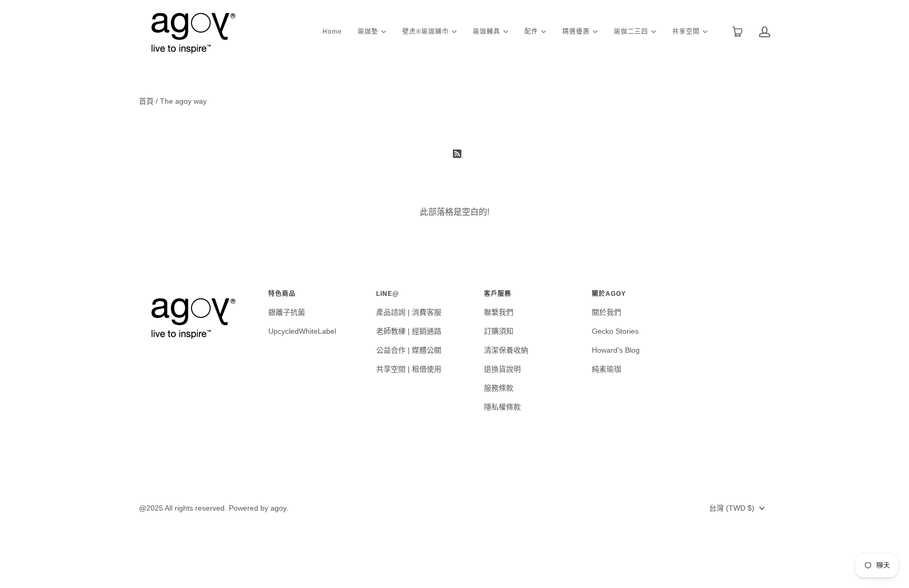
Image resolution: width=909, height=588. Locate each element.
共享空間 (686, 30)
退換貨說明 (502, 369)
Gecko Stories (615, 331)
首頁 (146, 101)
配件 (531, 30)
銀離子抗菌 (286, 312)
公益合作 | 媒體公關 (408, 350)
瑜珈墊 (368, 30)
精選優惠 (576, 30)
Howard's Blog (616, 350)
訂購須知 (498, 331)
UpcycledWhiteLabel (302, 331)
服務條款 (498, 388)
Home (332, 31)
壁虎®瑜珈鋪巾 (425, 30)
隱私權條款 (502, 407)
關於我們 (606, 312)
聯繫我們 (498, 312)
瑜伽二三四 (631, 30)
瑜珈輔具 (486, 30)
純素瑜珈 (606, 369)
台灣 (731, 508)
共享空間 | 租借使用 (408, 369)
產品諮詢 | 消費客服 (408, 312)
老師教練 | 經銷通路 (408, 331)
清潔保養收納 (506, 350)
